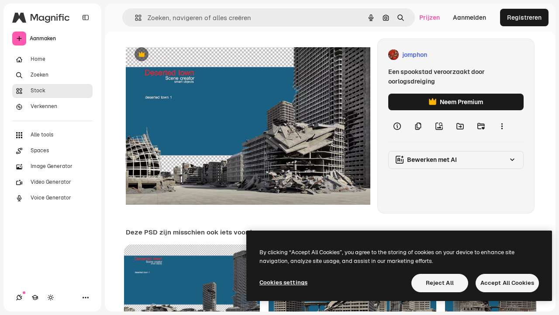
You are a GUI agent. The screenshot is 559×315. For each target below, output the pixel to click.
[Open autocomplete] (135, 17)
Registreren (524, 17)
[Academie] (35, 297)
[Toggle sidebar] (86, 17)
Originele (183, 55)
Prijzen (429, 17)
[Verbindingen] (19, 297)
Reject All (440, 283)
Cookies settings (283, 282)
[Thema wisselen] (51, 297)
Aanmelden (469, 17)
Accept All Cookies (507, 283)
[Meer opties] (502, 126)
